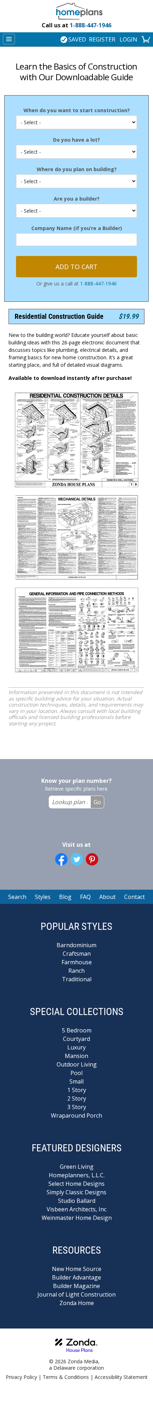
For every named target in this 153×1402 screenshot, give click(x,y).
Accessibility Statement (121, 1377)
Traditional (76, 979)
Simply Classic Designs (76, 1192)
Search (17, 897)
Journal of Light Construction (76, 1294)
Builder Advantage (76, 1277)
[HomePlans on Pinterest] (92, 859)
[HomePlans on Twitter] (76, 859)
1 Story (76, 1090)
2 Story (76, 1098)
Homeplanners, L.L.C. (77, 1175)
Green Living (77, 1167)
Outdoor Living (77, 1064)
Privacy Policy (21, 1377)
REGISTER (102, 39)
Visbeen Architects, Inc (76, 1209)
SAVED (77, 39)
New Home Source (76, 1269)
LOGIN (128, 39)
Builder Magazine (76, 1286)
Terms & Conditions (66, 1377)
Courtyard (76, 1039)
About (107, 897)
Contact (134, 897)
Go (97, 802)
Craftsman (77, 954)
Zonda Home (76, 1303)
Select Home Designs (76, 1184)
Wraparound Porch (76, 1115)
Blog (65, 897)
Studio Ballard (76, 1201)
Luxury (76, 1047)
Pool (76, 1073)
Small (76, 1081)
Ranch (76, 971)
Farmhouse (77, 962)
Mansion (76, 1056)
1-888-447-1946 (76, 25)
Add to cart (76, 266)
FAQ (85, 897)
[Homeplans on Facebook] (61, 859)
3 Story (76, 1107)
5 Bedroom (76, 1030)
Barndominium (76, 945)
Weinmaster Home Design (77, 1218)
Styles (43, 897)
